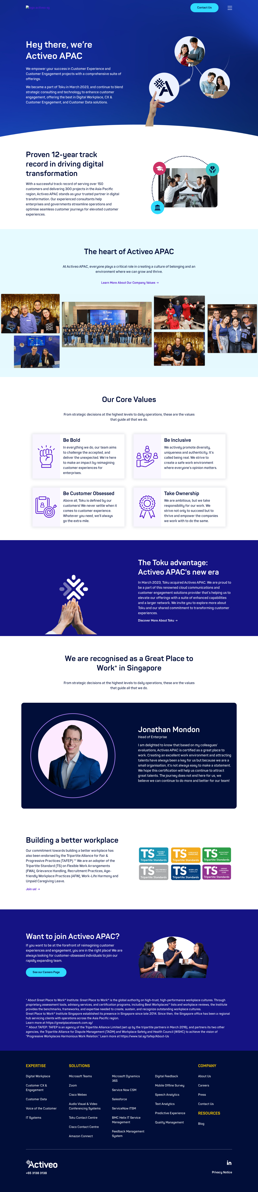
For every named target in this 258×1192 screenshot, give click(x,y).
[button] (230, 7)
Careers (203, 1085)
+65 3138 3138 (36, 1173)
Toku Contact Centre (83, 1118)
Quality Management (169, 1122)
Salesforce (119, 1099)
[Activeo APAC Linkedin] (229, 1162)
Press (202, 1095)
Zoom (73, 1085)
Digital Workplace (38, 1076)
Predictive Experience (170, 1113)
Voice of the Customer (41, 1108)
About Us (204, 1076)
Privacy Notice (222, 1172)
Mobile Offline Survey (169, 1085)
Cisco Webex (78, 1095)
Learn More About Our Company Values (128, 283)
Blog (201, 1124)
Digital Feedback (166, 1076)
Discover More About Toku (156, 620)
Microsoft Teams (80, 1076)
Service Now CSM (124, 1090)
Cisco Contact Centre (84, 1127)
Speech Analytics (167, 1095)
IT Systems (33, 1118)
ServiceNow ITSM (124, 1108)
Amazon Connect (81, 1136)
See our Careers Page (46, 972)
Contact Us (204, 7)
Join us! (31, 889)
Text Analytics (165, 1104)
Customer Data (36, 1099)
